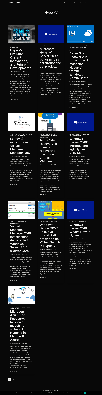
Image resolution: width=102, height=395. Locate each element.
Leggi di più (14, 99)
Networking (18, 134)
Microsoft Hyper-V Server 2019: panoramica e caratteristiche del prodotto (50, 57)
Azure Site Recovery (75, 45)
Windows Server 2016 (75, 135)
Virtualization (84, 134)
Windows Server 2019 (51, 45)
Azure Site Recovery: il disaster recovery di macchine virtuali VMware (48, 150)
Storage (77, 134)
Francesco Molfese (15, 71)
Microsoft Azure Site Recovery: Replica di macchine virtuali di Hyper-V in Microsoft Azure (18, 326)
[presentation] (21, 34)
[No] (100, 393)
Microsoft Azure (74, 47)
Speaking (76, 2)
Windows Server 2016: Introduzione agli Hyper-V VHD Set (78, 146)
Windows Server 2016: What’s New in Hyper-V (79, 230)
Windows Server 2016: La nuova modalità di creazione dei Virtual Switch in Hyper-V (50, 235)
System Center (27, 134)
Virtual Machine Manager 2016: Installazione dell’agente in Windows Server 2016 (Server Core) (21, 238)
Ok (85, 392)
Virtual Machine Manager (17, 135)
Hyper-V (16, 47)
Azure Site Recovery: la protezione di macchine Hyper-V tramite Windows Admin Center (79, 65)
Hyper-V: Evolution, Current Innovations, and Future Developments (20, 59)
